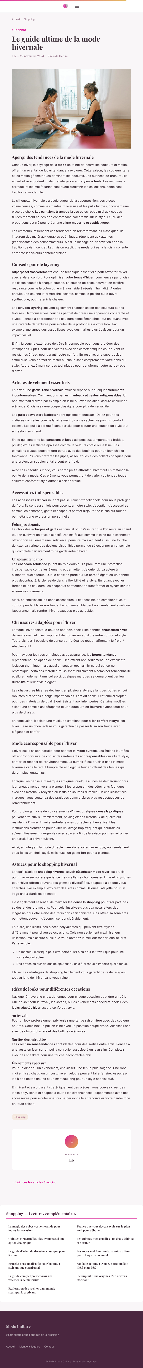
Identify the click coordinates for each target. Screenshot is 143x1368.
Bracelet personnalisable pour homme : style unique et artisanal (34, 1265)
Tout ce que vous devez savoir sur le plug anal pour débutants (103, 1228)
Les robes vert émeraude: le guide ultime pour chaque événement (103, 1253)
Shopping (29, 19)
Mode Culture (18, 1326)
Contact (49, 1346)
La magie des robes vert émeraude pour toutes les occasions (34, 1228)
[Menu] (77, 6)
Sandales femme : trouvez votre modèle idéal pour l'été (102, 1265)
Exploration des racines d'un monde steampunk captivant (31, 1290)
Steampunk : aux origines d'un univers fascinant (102, 1278)
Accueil (16, 19)
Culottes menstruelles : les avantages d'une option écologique (36, 1240)
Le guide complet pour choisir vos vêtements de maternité (30, 1278)
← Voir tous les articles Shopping (34, 1182)
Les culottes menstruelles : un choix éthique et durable (105, 1240)
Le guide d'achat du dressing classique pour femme (36, 1253)
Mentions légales (29, 1346)
